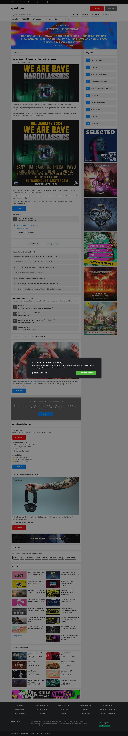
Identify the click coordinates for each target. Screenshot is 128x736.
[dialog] (64, 368)
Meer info (73, 368)
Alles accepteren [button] (86, 373)
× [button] (98, 360)
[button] (40, 373)
